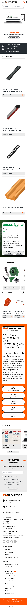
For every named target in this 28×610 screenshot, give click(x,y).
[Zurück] (20, 292)
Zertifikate (7, 583)
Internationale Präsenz (11, 557)
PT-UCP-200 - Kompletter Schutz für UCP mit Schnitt (7, 312)
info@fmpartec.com (10, 526)
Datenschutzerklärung (12, 479)
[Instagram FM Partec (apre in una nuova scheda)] (15, 541)
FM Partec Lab (9, 552)
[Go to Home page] (11, 2)
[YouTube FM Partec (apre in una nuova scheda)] (7, 541)
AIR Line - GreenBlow (10, 287)
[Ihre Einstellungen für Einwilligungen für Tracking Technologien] (24, 607)
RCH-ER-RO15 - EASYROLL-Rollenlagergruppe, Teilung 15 (12, 90)
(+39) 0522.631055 (10, 528)
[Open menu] (3, 2)
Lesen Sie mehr (19, 446)
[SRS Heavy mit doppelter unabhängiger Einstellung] (19, 302)
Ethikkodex (8, 591)
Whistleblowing (9, 593)
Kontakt (7, 554)
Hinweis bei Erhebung (8, 607)
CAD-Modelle (9, 567)
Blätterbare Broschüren (11, 564)
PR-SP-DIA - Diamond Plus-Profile (13, 207)
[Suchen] (23, 7)
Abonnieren (13, 488)
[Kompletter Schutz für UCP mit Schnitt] (7, 302)
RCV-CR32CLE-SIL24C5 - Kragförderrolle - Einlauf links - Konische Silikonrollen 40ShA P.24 (12, 130)
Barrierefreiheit (9, 581)
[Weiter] (23, 292)
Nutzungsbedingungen (11, 586)
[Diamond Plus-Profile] (13, 191)
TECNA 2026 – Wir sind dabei (8, 446)
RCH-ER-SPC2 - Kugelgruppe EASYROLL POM (12, 168)
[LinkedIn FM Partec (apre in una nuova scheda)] (4, 541)
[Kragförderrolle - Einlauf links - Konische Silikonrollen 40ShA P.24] (13, 112)
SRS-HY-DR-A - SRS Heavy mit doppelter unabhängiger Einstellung (19, 312)
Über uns (7, 549)
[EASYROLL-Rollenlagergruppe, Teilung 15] (13, 73)
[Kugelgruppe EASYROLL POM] (13, 151)
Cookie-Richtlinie (9, 578)
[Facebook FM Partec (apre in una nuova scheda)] (11, 541)
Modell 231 (8, 588)
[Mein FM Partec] (20, 2)
